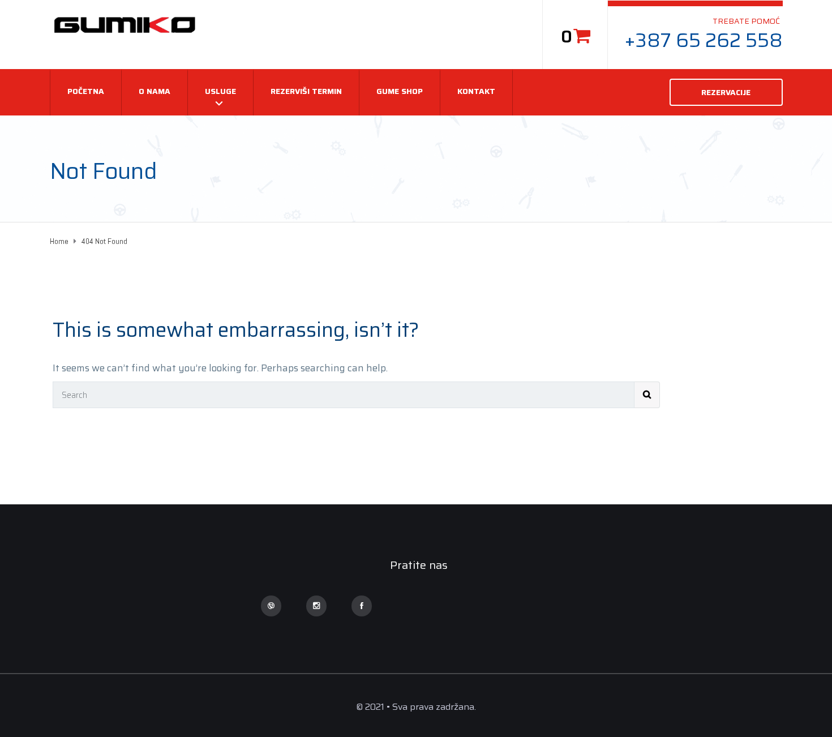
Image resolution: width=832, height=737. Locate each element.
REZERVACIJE (725, 92)
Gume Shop (399, 91)
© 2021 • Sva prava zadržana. (416, 707)
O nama (154, 91)
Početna (85, 91)
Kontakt (476, 91)
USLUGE (220, 91)
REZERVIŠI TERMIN (306, 91)
